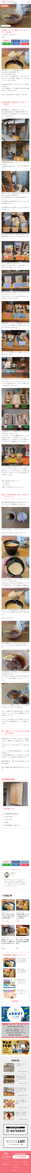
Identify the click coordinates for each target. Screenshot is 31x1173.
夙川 (18, 948)
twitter (25, 41)
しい (2, 919)
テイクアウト (6, 25)
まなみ (17, 919)
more (15, 1001)
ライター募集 (25, 1164)
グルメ (3, 921)
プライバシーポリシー (16, 1164)
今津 (8, 921)
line (7, 43)
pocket (25, 43)
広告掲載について (6, 1164)
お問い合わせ (15, 1166)
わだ (2, 947)
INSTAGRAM (22, 1157)
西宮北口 (4, 948)
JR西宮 (18, 921)
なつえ (17, 947)
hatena (16, 43)
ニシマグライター (17, 1161)
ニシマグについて (8, 1161)
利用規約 (24, 1161)
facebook (16, 41)
